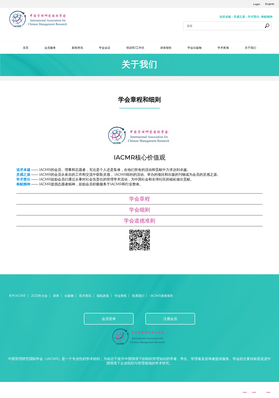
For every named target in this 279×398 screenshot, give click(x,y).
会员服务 (50, 47)
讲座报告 (166, 47)
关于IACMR (17, 296)
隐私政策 (103, 296)
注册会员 (170, 319)
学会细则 (139, 210)
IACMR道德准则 (161, 296)
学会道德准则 (139, 220)
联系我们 (138, 296)
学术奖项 (223, 47)
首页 (26, 47)
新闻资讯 (77, 47)
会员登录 (109, 319)
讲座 (56, 296)
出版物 (69, 296)
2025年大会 (39, 296)
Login (256, 4)
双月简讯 (85, 296)
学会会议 (104, 47)
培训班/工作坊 (135, 47)
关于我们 (250, 47)
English (269, 3)
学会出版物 (194, 47)
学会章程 (139, 199)
